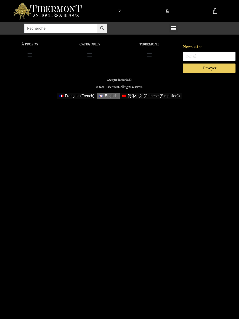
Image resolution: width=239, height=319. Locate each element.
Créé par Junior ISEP (119, 80)
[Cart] (215, 11)
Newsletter (192, 47)
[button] (167, 11)
